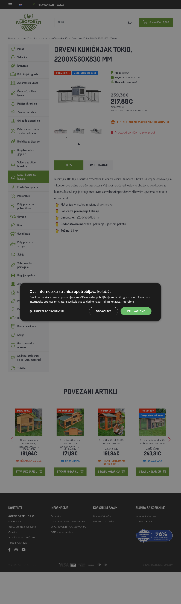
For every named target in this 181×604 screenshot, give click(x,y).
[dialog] (90, 302)
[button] (47, 311)
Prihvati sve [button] (136, 311)
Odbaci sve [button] (103, 311)
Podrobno (128, 301)
